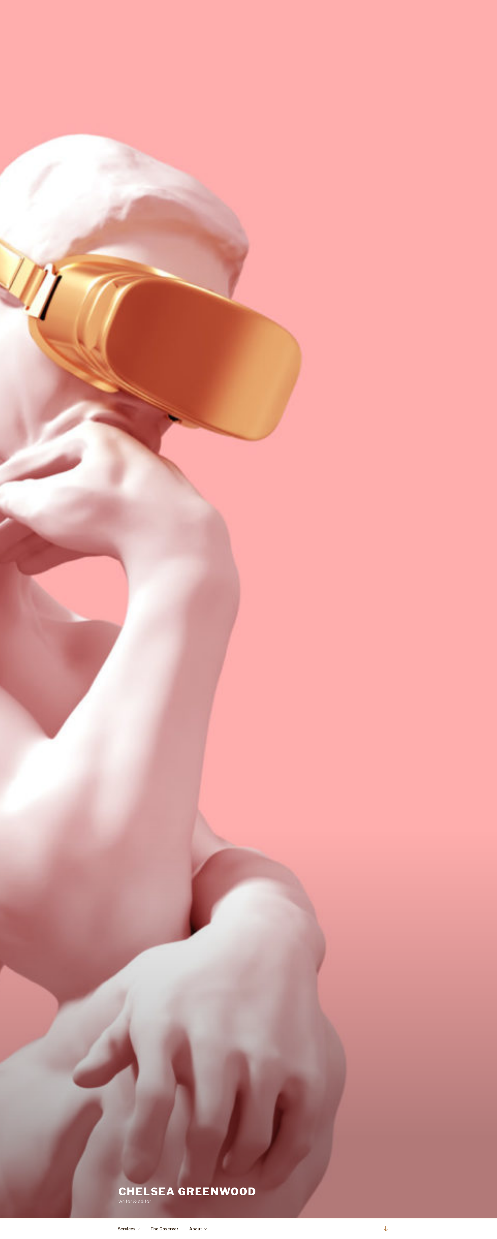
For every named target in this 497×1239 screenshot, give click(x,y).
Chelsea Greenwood (187, 1191)
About (195, 1228)
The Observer (164, 1228)
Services (126, 1228)
